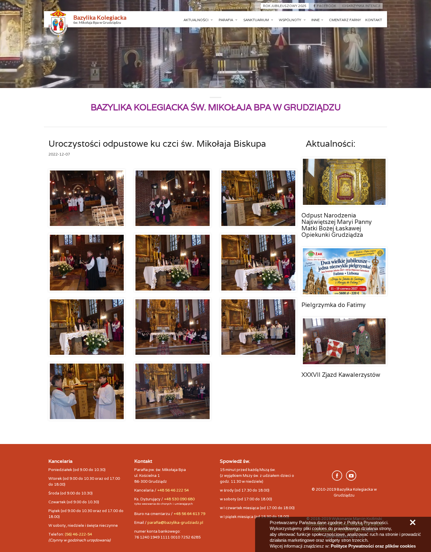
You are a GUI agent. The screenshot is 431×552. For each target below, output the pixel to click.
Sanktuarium (256, 20)
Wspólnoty (290, 20)
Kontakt (373, 20)
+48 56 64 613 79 (189, 513)
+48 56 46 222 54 (173, 490)
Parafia (226, 20)
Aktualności (196, 20)
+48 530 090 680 (179, 499)
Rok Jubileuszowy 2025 (284, 6)
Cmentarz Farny (345, 20)
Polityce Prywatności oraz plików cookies (373, 545)
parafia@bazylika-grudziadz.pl (175, 522)
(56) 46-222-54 (78, 534)
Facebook (326, 6)
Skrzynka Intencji (363, 6)
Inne (315, 20)
